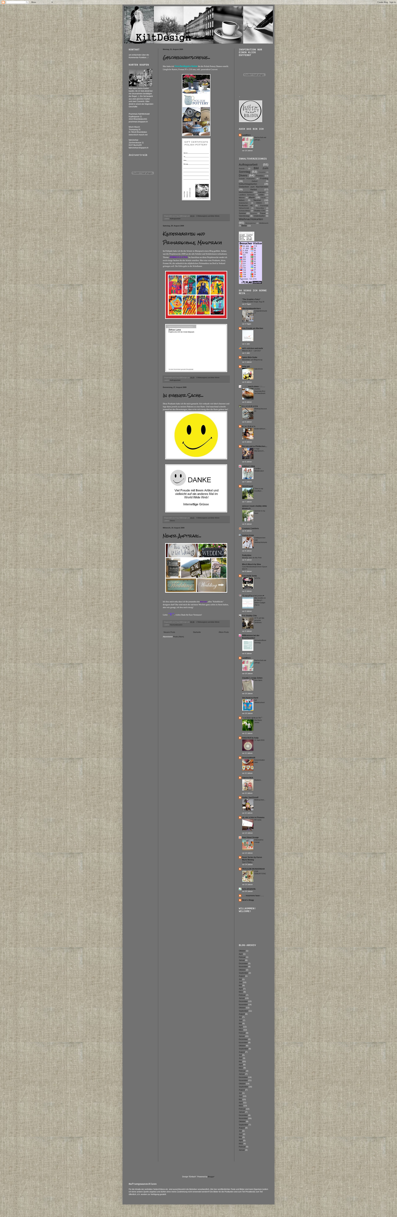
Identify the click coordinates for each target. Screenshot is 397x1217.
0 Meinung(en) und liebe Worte (208, 216)
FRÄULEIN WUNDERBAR (253, 869)
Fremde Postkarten (247, 179)
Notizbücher (243, 203)
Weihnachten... (259, 800)
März (241, 992)
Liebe (261, 195)
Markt (252, 197)
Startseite (197, 632)
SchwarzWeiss (244, 211)
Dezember (243, 963)
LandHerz (246, 135)
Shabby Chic (259, 211)
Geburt (254, 181)
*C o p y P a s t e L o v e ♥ (253, 596)
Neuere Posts (169, 632)
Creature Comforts (250, 528)
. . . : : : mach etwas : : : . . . (253, 386)
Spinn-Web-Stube (249, 357)
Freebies (259, 176)
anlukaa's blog (248, 466)
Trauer (262, 213)
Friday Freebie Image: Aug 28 (253, 302)
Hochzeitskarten (176, 625)
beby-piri (246, 366)
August (242, 976)
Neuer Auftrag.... (182, 535)
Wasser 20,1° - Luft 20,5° (251, 351)
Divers (172, 521)
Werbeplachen (250, 223)
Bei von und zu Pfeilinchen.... (254, 446)
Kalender (261, 192)
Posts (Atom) (178, 637)
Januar (242, 960)
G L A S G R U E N (250, 406)
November (243, 967)
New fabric (258, 680)
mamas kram (248, 535)
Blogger (211, 1177)
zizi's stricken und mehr (252, 348)
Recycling (260, 208)
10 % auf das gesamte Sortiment (259, 620)
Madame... (258, 780)
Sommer (242, 213)
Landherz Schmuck (246, 195)
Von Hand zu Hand (250, 698)
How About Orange (250, 837)
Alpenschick (247, 778)
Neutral (257, 200)
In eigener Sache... (183, 395)
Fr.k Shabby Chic (249, 616)
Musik (263, 197)
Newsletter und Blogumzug (252, 360)
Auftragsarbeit (175, 219)
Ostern (259, 203)
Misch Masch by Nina (251, 564)
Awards (242, 168)
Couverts (262, 172)
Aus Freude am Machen (252, 328)
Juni (240, 982)
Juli (240, 979)
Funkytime (246, 555)
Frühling (264, 178)
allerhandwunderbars (251, 308)
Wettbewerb (263, 223)
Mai (240, 985)
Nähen (242, 200)
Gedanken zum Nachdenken (253, 186)
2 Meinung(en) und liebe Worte (208, 622)
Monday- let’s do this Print (251, 558)
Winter (244, 226)
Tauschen (253, 213)
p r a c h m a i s (248, 426)
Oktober (242, 951)
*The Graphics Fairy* (251, 299)
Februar (242, 957)
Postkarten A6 (246, 205)
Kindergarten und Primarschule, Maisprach (192, 238)
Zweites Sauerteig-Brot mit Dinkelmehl (259, 391)
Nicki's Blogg (248, 900)
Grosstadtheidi (248, 758)
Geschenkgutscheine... (186, 57)
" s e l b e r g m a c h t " (252, 718)
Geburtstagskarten (248, 184)
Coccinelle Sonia (249, 576)
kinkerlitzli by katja (250, 738)
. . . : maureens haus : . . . (253, 896)
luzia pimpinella (249, 889)
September (243, 973)
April (241, 954)
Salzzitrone (258, 369)
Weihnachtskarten (251, 219)
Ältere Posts (224, 632)
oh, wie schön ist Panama (253, 817)
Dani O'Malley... (248, 862)
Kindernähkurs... (260, 429)
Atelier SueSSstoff (250, 797)
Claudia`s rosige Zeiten (252, 678)
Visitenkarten (259, 216)
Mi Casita (257, 820)
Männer (242, 197)
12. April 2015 (259, 740)
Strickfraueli (247, 486)
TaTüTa (257, 578)
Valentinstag (244, 216)
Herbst (253, 189)
